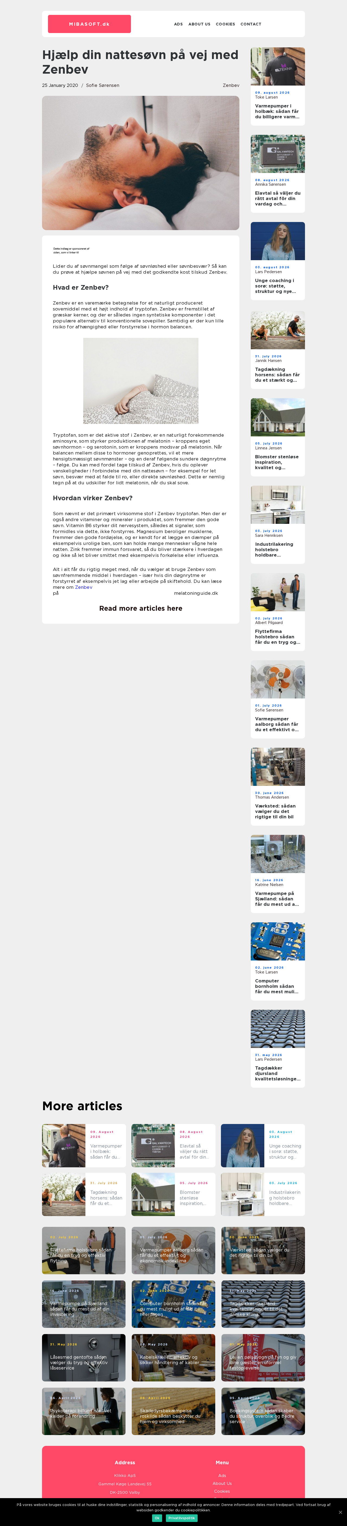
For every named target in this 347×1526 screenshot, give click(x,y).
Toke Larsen (266, 97)
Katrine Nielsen (269, 885)
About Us (199, 24)
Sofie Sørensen (102, 85)
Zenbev (83, 587)
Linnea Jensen (268, 448)
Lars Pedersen (268, 272)
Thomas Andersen (272, 797)
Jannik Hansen (268, 360)
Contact (250, 24)
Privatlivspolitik (182, 1518)
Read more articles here (140, 608)
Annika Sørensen (270, 184)
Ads (178, 24)
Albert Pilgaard (269, 623)
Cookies (225, 24)
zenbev (231, 85)
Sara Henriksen (269, 535)
